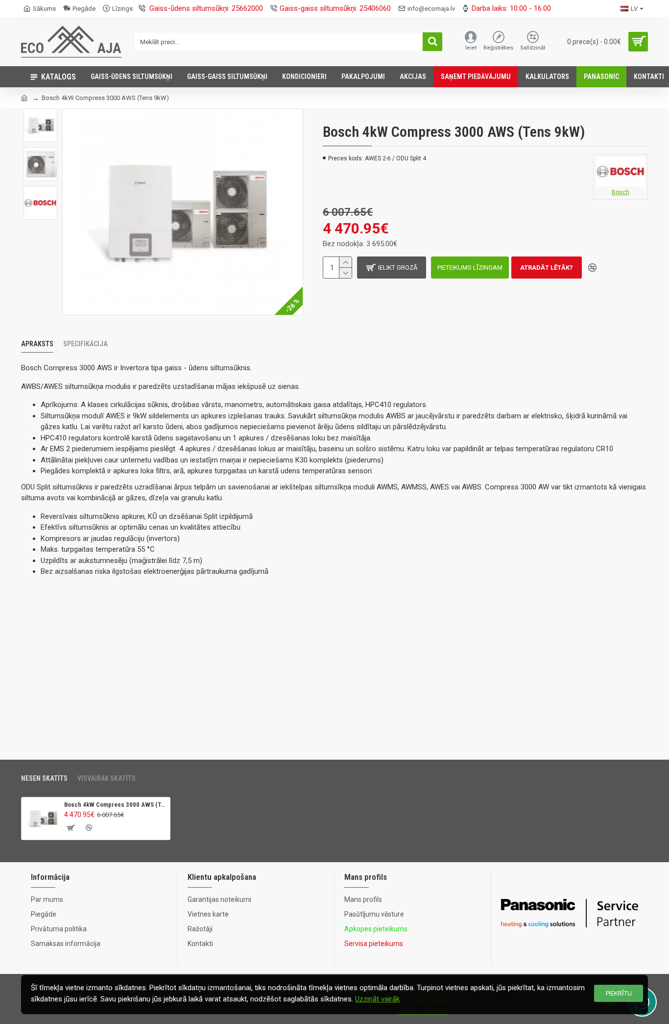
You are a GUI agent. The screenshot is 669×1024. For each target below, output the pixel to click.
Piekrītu (619, 993)
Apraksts (37, 344)
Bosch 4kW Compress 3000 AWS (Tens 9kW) (115, 804)
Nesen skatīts (44, 778)
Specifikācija (85, 344)
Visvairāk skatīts (106, 778)
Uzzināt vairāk (377, 999)
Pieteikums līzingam (469, 267)
